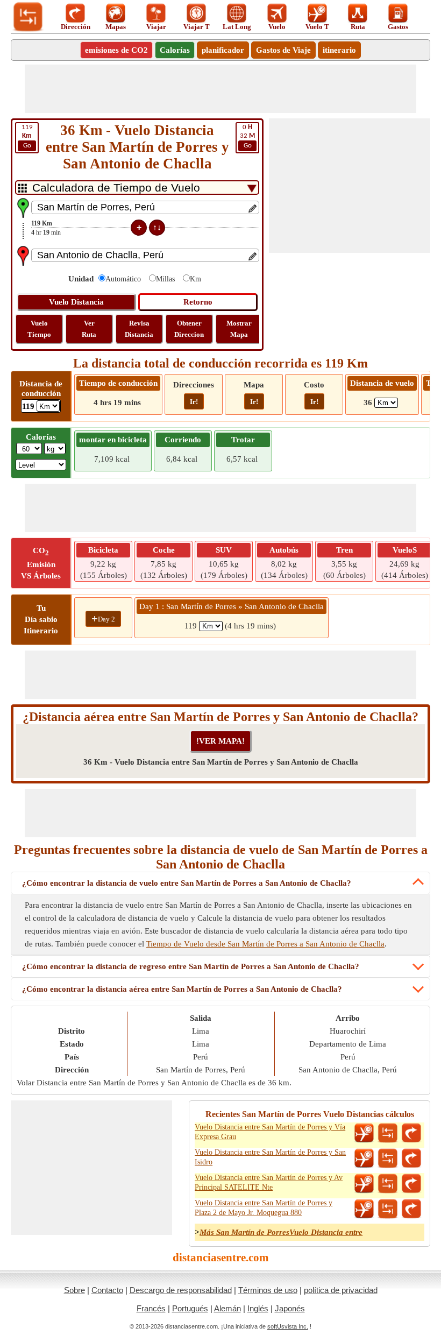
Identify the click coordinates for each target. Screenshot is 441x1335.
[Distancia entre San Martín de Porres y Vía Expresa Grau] (388, 1133)
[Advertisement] (220, 89)
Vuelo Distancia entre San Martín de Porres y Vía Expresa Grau (270, 1132)
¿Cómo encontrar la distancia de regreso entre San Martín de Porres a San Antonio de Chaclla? (190, 966)
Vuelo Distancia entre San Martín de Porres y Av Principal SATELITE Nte (269, 1182)
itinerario (339, 50)
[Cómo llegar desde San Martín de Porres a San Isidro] (411, 1158)
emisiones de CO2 (116, 50)
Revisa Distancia (139, 328)
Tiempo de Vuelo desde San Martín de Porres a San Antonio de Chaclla (265, 944)
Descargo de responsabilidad (181, 1290)
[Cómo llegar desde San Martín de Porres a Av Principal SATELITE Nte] (411, 1184)
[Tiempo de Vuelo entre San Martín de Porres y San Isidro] (364, 1158)
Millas (165, 279)
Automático (123, 279)
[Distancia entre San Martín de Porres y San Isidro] (388, 1158)
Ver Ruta (89, 328)
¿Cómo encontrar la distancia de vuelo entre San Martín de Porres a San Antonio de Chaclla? (186, 883)
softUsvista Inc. (287, 1326)
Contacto (107, 1290)
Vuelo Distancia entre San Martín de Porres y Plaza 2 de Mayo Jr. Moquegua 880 (263, 1208)
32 (247, 136)
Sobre (74, 1290)
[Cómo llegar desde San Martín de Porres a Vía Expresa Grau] (411, 1133)
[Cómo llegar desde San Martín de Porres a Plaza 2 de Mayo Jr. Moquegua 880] (411, 1209)
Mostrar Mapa (239, 328)
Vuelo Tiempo (39, 328)
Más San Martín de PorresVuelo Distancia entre (281, 1232)
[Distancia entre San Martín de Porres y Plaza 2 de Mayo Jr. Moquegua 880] (388, 1209)
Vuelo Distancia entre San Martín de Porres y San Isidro (270, 1157)
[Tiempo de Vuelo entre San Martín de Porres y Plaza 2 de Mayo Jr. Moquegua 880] (364, 1209)
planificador (223, 50)
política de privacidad (341, 1290)
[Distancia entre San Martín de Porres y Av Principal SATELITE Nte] (388, 1184)
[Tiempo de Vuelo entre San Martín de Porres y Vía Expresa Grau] (364, 1133)
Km (195, 279)
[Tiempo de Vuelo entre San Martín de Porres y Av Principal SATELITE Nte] (364, 1184)
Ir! (194, 402)
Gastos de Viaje (283, 50)
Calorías (175, 50)
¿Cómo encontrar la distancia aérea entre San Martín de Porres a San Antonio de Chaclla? (182, 989)
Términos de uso (267, 1290)
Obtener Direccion (189, 328)
